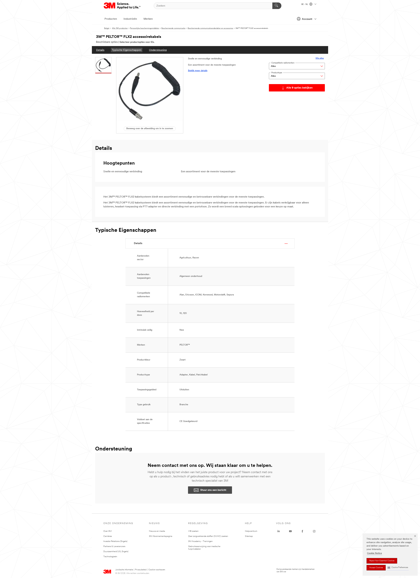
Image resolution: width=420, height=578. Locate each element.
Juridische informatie (124, 570)
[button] (398, 567)
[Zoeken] (276, 5)
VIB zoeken (193, 531)
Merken (148, 19)
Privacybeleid (141, 570)
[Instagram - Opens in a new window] (314, 531)
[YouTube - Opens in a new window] (290, 531)
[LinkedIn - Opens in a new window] (278, 531)
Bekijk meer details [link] (197, 71)
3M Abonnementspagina (160, 536)
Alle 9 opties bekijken (299, 88)
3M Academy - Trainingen (200, 541)
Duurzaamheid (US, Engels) (115, 551)
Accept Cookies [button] (376, 568)
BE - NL (305, 4)
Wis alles (319, 58)
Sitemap (249, 536)
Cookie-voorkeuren (156, 570)
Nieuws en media (157, 531)
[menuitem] (100, 50)
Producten (111, 19)
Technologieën (110, 557)
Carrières (107, 536)
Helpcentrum (251, 531)
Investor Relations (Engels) (115, 541)
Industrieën (130, 19)
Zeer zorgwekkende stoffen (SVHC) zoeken (208, 536)
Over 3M (107, 531)
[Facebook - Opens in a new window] (302, 531)
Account (307, 19)
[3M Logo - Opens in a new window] (122, 5)
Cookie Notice (374, 553)
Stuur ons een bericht (213, 490)
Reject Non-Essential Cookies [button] (381, 561)
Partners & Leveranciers (114, 546)
